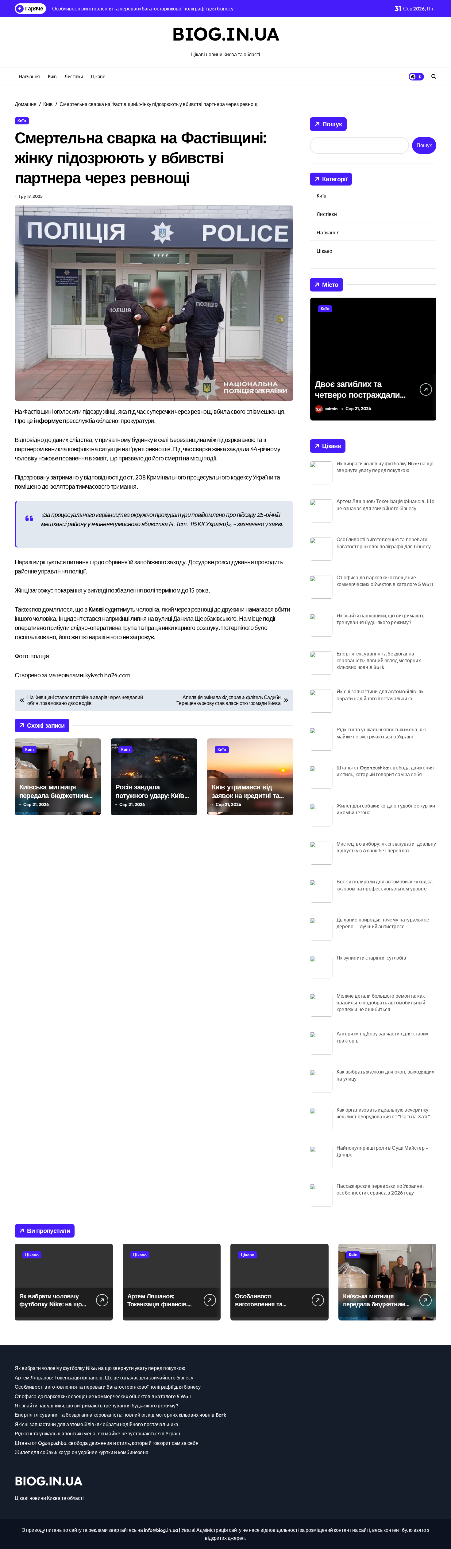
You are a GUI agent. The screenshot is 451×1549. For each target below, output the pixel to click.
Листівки (73, 76)
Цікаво (98, 76)
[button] (430, 358)
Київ (52, 76)
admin (331, 408)
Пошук (332, 124)
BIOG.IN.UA (225, 33)
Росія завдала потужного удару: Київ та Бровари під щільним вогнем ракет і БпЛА (153, 800)
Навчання (29, 76)
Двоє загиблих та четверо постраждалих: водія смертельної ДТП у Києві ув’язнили (360, 400)
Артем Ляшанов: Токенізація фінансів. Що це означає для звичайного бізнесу (157, 1308)
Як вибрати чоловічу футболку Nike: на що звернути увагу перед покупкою (50, 1308)
